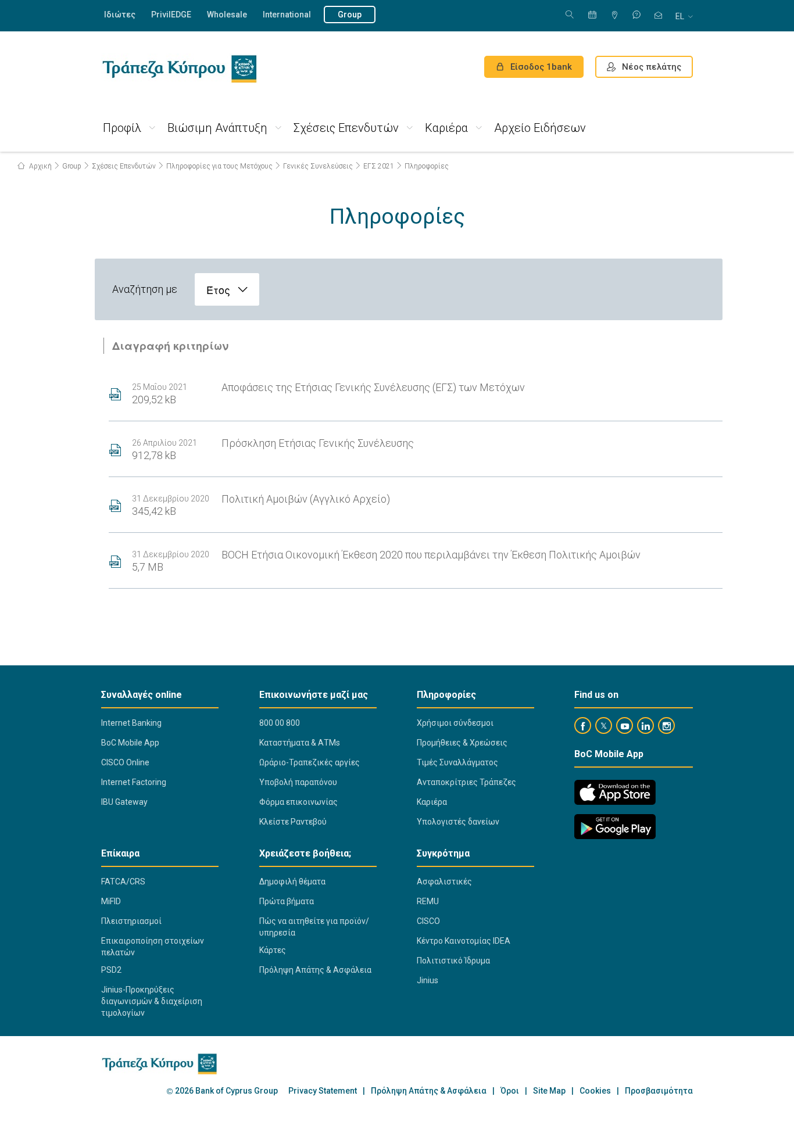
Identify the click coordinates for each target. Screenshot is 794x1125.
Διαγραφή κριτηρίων (170, 345)
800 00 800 (279, 723)
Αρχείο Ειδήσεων (540, 128)
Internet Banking (131, 723)
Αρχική (39, 166)
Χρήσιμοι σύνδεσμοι (455, 723)
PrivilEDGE (171, 14)
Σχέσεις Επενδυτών (346, 128)
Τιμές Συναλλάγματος (457, 762)
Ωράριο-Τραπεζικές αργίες (309, 762)
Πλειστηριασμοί (131, 921)
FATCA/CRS (123, 881)
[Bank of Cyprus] (179, 68)
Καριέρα (446, 128)
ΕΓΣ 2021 (378, 166)
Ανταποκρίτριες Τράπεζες (466, 782)
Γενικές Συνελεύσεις (318, 166)
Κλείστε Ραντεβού (293, 821)
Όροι (509, 1091)
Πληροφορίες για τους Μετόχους (219, 166)
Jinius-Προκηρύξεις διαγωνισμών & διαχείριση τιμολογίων (151, 1001)
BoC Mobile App (130, 742)
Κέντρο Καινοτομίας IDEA (463, 940)
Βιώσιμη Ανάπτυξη (217, 128)
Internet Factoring (133, 782)
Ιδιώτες (119, 14)
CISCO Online (125, 762)
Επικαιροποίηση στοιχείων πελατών (152, 946)
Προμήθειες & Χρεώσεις (462, 742)
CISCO (428, 921)
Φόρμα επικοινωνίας (298, 802)
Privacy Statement (322, 1091)
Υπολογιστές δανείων (458, 821)
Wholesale (227, 14)
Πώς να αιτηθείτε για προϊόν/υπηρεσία (314, 926)
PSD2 (111, 969)
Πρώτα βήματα (286, 901)
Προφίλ (122, 128)
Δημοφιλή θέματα (292, 881)
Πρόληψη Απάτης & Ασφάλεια (315, 969)
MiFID (111, 901)
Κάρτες (272, 950)
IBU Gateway (124, 802)
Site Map (549, 1091)
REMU (428, 901)
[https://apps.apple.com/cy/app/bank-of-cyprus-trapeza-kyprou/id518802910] (615, 792)
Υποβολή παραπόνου (298, 782)
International (287, 14)
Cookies (595, 1091)
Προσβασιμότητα (659, 1091)
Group (350, 14)
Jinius (427, 980)
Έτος (218, 289)
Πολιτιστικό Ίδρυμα (453, 960)
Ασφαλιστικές (444, 881)
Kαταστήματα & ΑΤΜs (299, 742)
